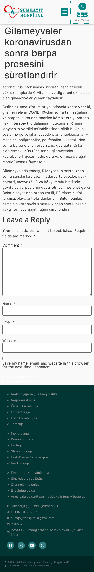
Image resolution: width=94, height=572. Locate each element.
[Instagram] (21, 545)
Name (8, 304)
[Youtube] (32, 545)
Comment (12, 245)
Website (9, 340)
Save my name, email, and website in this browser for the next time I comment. (45, 365)
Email (8, 322)
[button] (64, 12)
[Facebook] (10, 545)
